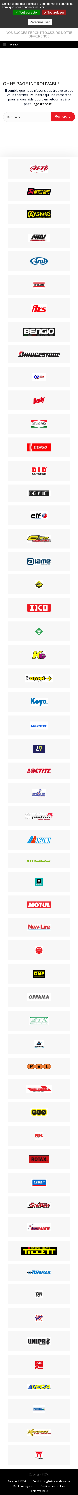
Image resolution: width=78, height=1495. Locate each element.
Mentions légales (23, 1486)
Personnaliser (40, 22)
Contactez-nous (39, 1491)
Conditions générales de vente (51, 1481)
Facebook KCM (17, 1481)
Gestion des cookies (52, 1486)
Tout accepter (28, 12)
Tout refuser (55, 12)
